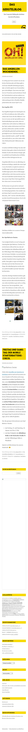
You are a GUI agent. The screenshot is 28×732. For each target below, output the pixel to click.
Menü (14, 21)
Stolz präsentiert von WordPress (16, 728)
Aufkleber (19, 598)
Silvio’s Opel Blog (6, 692)
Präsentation (6, 610)
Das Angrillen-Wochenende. (11, 70)
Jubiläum (21, 599)
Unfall (14, 612)
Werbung (22, 615)
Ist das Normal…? (6, 648)
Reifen (12, 610)
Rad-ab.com (5, 702)
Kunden (6, 601)
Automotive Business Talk (8, 706)
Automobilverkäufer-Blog (8, 704)
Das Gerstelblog (12, 7)
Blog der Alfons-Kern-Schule (8, 718)
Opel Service (11, 607)
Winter (4, 616)
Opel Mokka (5, 607)
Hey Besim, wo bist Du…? (7, 646)
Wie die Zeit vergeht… (7, 650)
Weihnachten (5, 615)
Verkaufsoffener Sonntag (7, 613)
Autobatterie (17, 456)
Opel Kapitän (17, 606)
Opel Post (4, 683)
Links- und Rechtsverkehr (7, 653)
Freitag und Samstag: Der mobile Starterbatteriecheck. (13, 354)
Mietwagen (11, 601)
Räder (19, 610)
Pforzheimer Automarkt (8, 609)
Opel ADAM (17, 603)
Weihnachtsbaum (12, 615)
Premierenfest (18, 609)
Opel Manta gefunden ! (7, 644)
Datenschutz (5, 728)
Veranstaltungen (15, 334)
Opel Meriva (22, 606)
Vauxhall (16, 612)
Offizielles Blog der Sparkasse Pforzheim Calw (12, 716)
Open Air (21, 607)
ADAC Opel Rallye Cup (5, 598)
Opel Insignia (11, 606)
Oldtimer (5, 603)
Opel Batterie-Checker (18, 336)
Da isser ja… (13, 630)
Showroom (4, 612)
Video (14, 613)
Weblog (22, 613)
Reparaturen (16, 610)
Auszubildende (5, 599)
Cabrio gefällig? (14, 634)
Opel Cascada (19, 604)
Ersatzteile (16, 599)
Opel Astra (13, 605)
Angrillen (11, 336)
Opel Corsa (4, 338)
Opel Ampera (6, 605)
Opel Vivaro (17, 607)
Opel (10, 603)
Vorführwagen (18, 613)
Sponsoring (10, 612)
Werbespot (17, 615)
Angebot (11, 598)
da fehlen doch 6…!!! (15, 625)
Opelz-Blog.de (5, 690)
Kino (3, 601)
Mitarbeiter (17, 601)
